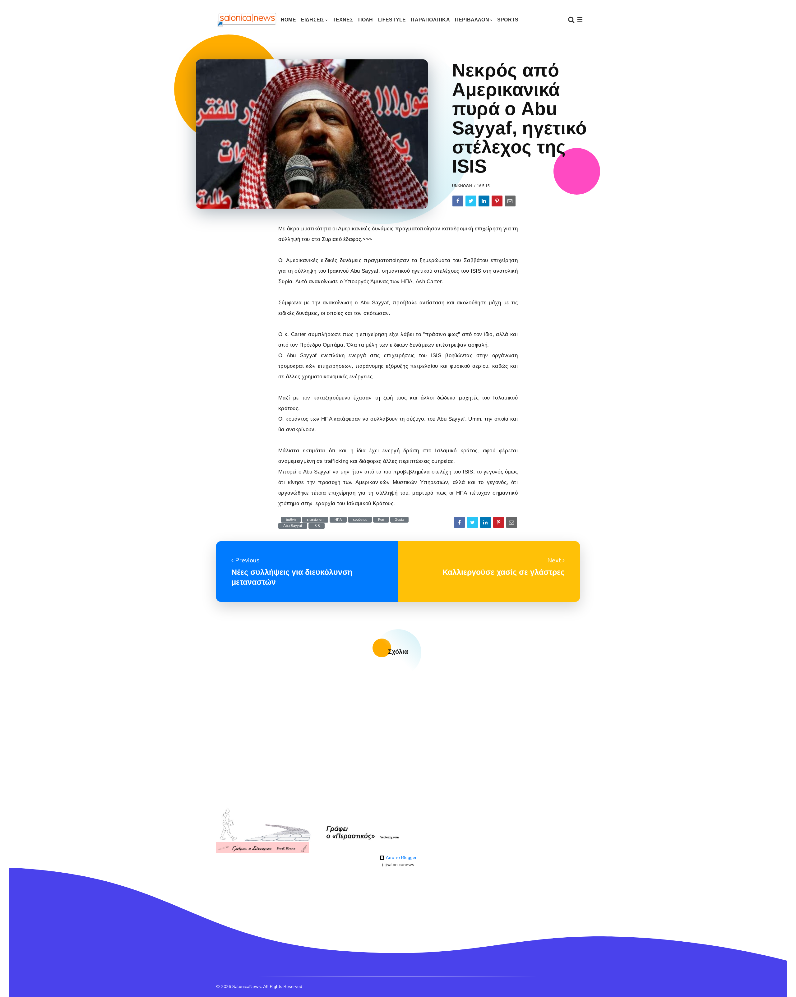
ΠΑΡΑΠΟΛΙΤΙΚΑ (430, 19)
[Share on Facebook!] (457, 201)
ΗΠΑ (338, 519)
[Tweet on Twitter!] (470, 201)
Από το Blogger (401, 858)
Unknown (462, 186)
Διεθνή (291, 519)
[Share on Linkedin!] (484, 201)
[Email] (510, 201)
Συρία (399, 519)
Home (288, 19)
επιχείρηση (315, 519)
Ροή (381, 519)
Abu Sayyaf (292, 526)
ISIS (316, 526)
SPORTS (507, 19)
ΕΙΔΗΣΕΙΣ (313, 19)
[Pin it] (497, 201)
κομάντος (360, 519)
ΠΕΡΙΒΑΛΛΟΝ (472, 19)
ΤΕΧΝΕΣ (343, 19)
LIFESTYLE (392, 19)
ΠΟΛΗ (365, 19)
